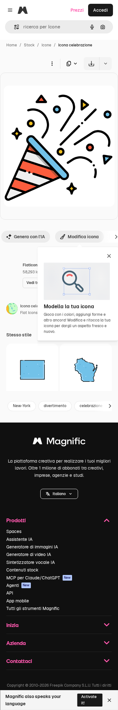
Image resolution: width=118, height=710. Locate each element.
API (9, 593)
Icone (46, 45)
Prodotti (16, 520)
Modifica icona (83, 237)
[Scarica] (91, 63)
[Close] (109, 700)
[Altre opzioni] (52, 63)
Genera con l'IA (29, 237)
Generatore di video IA (28, 554)
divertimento (55, 405)
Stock (29, 45)
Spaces (13, 531)
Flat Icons (28, 312)
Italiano (59, 493)
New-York (22, 405)
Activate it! (89, 699)
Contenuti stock (22, 570)
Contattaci (19, 661)
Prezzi (77, 10)
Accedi (100, 10)
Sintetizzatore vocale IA (30, 562)
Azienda (16, 643)
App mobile (17, 601)
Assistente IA (19, 539)
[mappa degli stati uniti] (32, 370)
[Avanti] (109, 406)
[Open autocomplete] (14, 27)
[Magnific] (59, 442)
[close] (109, 256)
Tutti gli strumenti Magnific (32, 608)
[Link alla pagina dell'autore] (12, 309)
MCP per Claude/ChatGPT (38, 578)
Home (11, 45)
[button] (59, 494)
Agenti (18, 585)
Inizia (12, 625)
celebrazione (91, 405)
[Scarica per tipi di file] (72, 63)
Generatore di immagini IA (32, 547)
